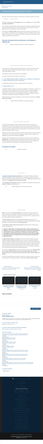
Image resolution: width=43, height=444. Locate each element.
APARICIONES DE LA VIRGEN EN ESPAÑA (21, 392)
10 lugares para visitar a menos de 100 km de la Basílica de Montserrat (14, 334)
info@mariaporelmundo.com (8, 1)
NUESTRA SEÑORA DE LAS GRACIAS (21, 423)
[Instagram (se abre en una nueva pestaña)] (40, 2)
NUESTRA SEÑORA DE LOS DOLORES (21, 399)
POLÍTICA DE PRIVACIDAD (20, 434)
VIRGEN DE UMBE (21, 403)
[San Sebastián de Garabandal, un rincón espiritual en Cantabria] (14, 358)
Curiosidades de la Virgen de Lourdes (8, 343)
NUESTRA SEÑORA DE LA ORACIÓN (21, 429)
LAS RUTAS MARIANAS (21, 381)
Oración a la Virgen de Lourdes (7, 347)
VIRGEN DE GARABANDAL (21, 401)
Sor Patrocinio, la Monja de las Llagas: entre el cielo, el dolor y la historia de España (17, 363)
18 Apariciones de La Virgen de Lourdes (34, 286)
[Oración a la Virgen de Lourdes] (8, 346)
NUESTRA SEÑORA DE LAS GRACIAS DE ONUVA (21, 408)
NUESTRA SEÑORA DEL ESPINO (21, 405)
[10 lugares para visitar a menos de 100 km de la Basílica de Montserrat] (15, 333)
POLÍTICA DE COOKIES (28, 434)
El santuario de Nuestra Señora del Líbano (12, 176)
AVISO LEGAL (13, 434)
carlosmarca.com (23, 437)
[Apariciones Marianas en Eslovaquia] (9, 337)
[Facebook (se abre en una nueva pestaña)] (38, 2)
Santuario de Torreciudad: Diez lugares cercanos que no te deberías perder (21, 286)
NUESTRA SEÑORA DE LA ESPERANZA (21, 418)
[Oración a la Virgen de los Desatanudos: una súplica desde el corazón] (15, 350)
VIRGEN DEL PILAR (21, 394)
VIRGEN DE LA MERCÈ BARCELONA (21, 397)
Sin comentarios (5, 336)
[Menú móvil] (40, 6)
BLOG (21, 384)
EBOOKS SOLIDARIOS (21, 386)
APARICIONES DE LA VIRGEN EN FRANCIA (21, 412)
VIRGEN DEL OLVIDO (21, 406)
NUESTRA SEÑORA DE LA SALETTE (21, 421)
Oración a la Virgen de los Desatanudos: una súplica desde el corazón (14, 351)
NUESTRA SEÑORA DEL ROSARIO (21, 414)
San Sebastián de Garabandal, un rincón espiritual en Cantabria (13, 359)
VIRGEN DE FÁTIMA (21, 396)
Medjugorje (10, 22)
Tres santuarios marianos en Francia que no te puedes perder (8, 286)
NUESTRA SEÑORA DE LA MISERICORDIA (21, 427)
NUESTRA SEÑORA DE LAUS (21, 425)
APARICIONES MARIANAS (21, 383)
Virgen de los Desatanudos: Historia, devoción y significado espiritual (14, 355)
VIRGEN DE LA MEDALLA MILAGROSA (22, 420)
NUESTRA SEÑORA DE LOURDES (21, 416)
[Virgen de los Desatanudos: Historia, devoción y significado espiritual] (15, 354)
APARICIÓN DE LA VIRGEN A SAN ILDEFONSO (21, 410)
